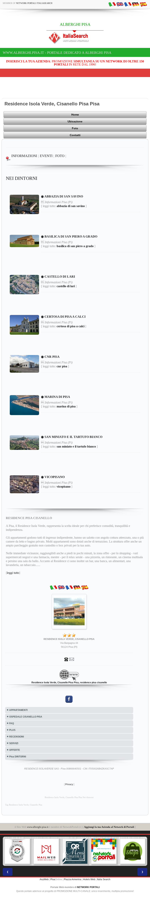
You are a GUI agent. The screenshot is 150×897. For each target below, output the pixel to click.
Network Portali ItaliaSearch (34, 3)
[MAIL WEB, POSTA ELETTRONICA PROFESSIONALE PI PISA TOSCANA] (39, 851)
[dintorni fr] (128, 4)
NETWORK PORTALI (88, 887)
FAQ (11, 723)
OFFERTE (14, 750)
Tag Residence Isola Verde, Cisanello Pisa (23, 805)
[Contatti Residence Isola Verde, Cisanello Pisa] (69, 659)
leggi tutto (13, 572)
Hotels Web (89, 879)
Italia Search (103, 879)
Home (75, 114)
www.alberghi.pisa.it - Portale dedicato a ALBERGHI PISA (57, 53)
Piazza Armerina (72, 879)
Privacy (69, 784)
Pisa (52, 879)
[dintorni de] (135, 4)
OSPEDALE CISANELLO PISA (25, 716)
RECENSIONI (16, 736)
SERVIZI (13, 743)
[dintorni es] (143, 4)
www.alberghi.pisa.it (37, 826)
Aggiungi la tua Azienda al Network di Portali (109, 826)
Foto (75, 128)
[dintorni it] (112, 4)
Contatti (75, 135)
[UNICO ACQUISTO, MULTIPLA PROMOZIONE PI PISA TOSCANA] (97, 851)
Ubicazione (75, 121)
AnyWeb (44, 879)
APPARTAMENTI (18, 710)
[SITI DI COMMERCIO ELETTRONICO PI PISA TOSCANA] (126, 851)
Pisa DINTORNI (17, 756)
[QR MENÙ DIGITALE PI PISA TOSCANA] (68, 851)
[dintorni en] (120, 4)
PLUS (12, 730)
